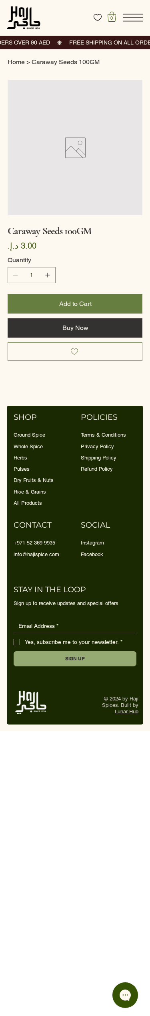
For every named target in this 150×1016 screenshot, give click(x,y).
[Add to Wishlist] (75, 351)
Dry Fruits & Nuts (34, 480)
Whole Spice (28, 446)
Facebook (92, 554)
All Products (28, 503)
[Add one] (48, 275)
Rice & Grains (30, 492)
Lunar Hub (126, 711)
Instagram (92, 543)
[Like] (98, 18)
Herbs (20, 458)
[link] (112, 17)
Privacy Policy (97, 446)
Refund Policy (97, 469)
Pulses (22, 469)
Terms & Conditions (103, 435)
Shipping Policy (98, 458)
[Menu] (133, 18)
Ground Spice (29, 435)
